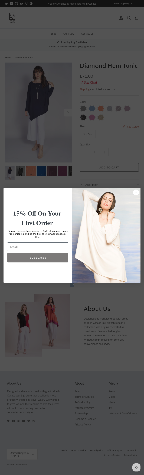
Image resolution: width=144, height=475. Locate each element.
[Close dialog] (136, 192)
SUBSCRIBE (38, 257)
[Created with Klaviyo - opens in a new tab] (72, 285)
